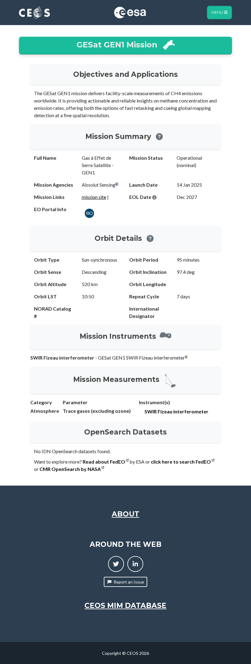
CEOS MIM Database (125, 605)
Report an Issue (129, 581)
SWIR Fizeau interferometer (176, 411)
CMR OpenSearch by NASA (70, 469)
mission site (94, 197)
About (125, 514)
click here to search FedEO (181, 461)
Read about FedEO (104, 461)
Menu (218, 12)
